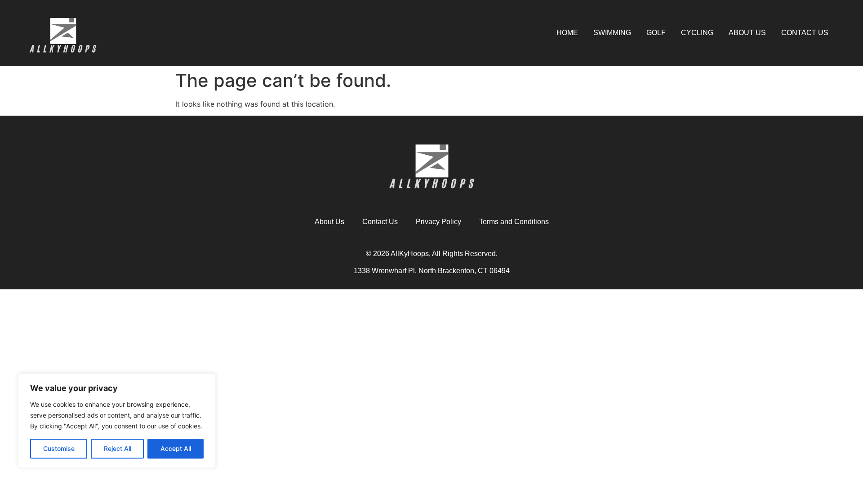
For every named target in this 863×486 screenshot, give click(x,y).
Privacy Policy (438, 221)
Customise (59, 448)
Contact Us (804, 32)
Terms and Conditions (514, 221)
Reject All (117, 448)
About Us (747, 32)
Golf (656, 32)
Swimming (612, 32)
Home (567, 32)
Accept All (175, 448)
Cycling (697, 32)
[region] (117, 421)
